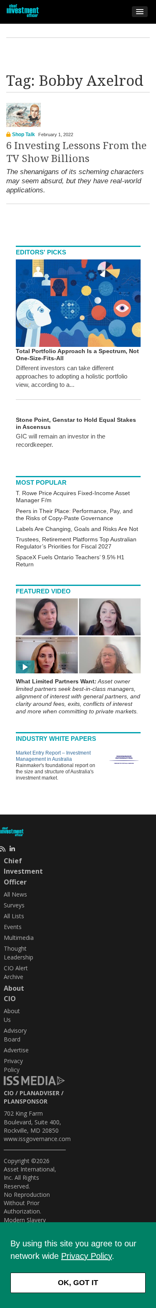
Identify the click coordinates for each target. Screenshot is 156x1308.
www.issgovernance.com (37, 1139)
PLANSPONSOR (25, 1101)
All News (15, 894)
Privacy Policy (86, 1256)
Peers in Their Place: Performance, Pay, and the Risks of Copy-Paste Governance (74, 514)
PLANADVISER (39, 1093)
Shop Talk (23, 134)
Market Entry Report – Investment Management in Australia (53, 756)
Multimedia (19, 938)
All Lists (14, 916)
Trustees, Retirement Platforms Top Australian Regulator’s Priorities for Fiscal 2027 (76, 543)
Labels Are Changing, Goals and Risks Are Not (77, 529)
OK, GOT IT (78, 1282)
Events (13, 927)
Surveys (14, 905)
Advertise (16, 1050)
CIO (9, 1093)
